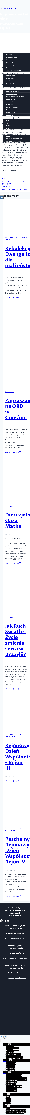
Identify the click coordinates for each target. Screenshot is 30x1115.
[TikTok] (5, 921)
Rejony (5, 1094)
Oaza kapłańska (10, 83)
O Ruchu (5, 1045)
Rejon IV (8, 128)
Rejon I (7, 120)
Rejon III (8, 125)
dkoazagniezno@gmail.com (17, 958)
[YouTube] (8, 921)
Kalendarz (8, 67)
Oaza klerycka (9, 86)
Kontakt (8, 136)
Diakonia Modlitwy (10, 102)
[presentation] (16, 216)
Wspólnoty (6, 1061)
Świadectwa (9, 60)
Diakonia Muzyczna (10, 104)
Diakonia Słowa (9, 109)
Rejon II (8, 123)
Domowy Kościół (10, 78)
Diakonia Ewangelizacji (11, 94)
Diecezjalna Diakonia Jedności (13, 91)
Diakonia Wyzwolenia (11, 112)
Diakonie (17, 237)
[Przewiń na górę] (1, 1037)
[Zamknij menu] (0, 1040)
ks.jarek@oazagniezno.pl (17, 938)
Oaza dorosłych (10, 81)
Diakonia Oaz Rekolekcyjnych (13, 107)
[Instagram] (3, 921)
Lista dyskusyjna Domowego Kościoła (14, 138)
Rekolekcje (8, 131)
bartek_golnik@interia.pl (17, 978)
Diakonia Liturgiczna (11, 99)
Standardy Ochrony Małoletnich (13, 70)
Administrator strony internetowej (14, 141)
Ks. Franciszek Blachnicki (11, 57)
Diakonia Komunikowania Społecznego (15, 96)
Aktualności (9, 237)
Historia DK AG (9, 62)
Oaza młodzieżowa (10, 75)
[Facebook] (1, 921)
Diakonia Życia (9, 115)
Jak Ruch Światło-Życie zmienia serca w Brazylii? (15, 640)
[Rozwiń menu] (2, 197)
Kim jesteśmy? (9, 54)
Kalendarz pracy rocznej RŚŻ (12, 65)
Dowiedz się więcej (13, 297)
